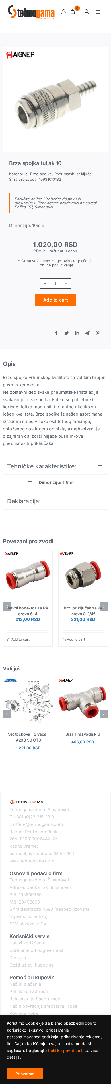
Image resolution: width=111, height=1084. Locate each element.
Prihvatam (24, 1073)
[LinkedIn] (77, 333)
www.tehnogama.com (31, 861)
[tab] (55, 466)
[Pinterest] (97, 333)
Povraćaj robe (23, 1013)
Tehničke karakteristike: (41, 466)
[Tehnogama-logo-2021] (26, 800)
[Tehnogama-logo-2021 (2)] (31, 7)
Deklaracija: (24, 501)
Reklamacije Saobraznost (35, 998)
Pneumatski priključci (73, 174)
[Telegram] (87, 333)
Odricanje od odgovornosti (37, 950)
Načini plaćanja (25, 984)
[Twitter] (66, 333)
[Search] (87, 12)
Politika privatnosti (28, 991)
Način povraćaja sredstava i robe (43, 1006)
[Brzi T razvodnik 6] (82, 679)
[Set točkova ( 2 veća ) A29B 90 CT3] (28, 679)
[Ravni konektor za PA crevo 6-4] (27, 574)
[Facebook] (56, 333)
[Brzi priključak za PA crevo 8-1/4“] (83, 574)
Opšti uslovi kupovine (31, 965)
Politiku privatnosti (66, 1050)
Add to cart (55, 300)
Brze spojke (41, 174)
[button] (7, 606)
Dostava (17, 957)
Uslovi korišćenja (27, 943)
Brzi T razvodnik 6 (82, 734)
